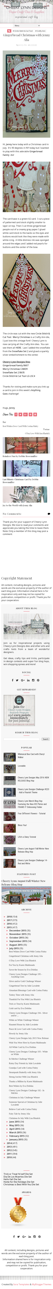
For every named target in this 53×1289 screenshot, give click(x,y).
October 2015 (16, 937)
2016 (9, 923)
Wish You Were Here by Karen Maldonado (27, 1042)
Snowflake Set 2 (20, 351)
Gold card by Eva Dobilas (20, 1008)
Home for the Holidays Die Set (19, 1181)
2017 (9, 920)
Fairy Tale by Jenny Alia (19, 1114)
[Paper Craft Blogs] (18, 1211)
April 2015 (15, 1128)
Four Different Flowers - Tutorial (31, 813)
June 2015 (14, 1121)
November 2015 (18, 934)
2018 (9, 916)
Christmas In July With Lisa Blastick (24, 1118)
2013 (9, 1146)
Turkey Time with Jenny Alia (21, 995)
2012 (9, 1150)
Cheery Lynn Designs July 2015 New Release (29, 1038)
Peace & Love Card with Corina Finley (26, 1029)
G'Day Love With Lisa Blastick (22, 960)
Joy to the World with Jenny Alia (17, 505)
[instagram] (33, 680)
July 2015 (14, 948)
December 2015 (18, 930)
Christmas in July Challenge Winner (24, 1097)
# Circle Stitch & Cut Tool (23, 31)
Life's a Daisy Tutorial (27, 837)
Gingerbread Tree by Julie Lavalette (24, 986)
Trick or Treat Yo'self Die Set (18, 1173)
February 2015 (17, 1135)
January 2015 (16, 1139)
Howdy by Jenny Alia (18, 1033)
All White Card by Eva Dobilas (22, 1047)
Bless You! (22, 825)
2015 (9, 927)
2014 (9, 1143)
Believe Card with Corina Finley (23, 1109)
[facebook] (12, 680)
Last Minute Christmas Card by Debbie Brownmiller (21, 480)
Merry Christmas (21, 337)
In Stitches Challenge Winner (21, 1059)
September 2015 (18, 941)
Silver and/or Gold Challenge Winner (25, 981)
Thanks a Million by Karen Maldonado (26, 1081)
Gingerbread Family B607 (16, 365)
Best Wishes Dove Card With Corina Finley (27, 951)
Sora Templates (21, 1284)
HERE (18, 347)
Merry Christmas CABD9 (15, 368)
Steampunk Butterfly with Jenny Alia (25, 1072)
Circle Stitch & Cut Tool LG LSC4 (19, 376)
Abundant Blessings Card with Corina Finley (28, 990)
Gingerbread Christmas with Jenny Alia (26, 956)
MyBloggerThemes (41, 1284)
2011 (9, 1153)
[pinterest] (38, 680)
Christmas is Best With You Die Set (21, 1184)
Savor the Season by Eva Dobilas (23, 970)
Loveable (22, 766)
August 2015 (16, 944)
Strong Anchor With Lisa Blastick (23, 1077)
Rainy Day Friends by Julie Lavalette (25, 1063)
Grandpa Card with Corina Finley (23, 1068)
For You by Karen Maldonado (22, 965)
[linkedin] (28, 680)
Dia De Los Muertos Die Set (18, 1176)
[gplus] (23, 680)
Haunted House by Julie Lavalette (23, 1024)
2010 (9, 1157)
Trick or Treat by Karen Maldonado (24, 1004)
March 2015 (15, 1132)
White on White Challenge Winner (24, 1020)
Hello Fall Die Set (12, 1179)
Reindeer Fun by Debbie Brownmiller (20, 456)
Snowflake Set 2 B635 (14, 372)
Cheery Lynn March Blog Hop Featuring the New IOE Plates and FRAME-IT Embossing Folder (32, 804)
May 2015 (14, 1125)
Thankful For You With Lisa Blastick (25, 999)
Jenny (9, 144)
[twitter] (17, 680)
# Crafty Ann (40, 31)
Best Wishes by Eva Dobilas (21, 1086)
